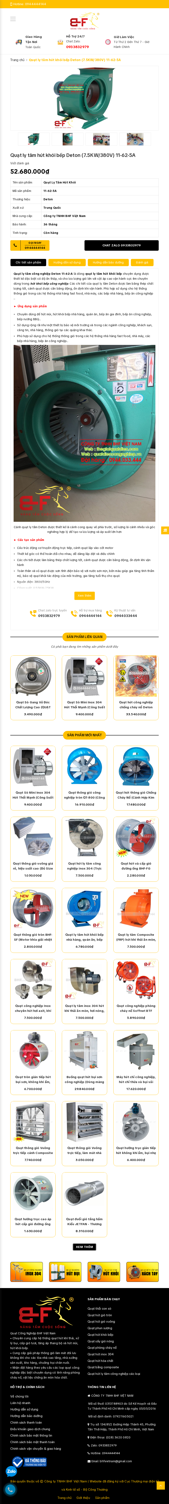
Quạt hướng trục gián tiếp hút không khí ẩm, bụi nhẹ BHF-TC (136, 1150)
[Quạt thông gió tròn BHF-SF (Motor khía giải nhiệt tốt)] (33, 908)
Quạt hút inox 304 (101, 1354)
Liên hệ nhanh (20, 1403)
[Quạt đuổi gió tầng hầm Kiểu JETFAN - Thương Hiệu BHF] (84, 1193)
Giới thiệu (83, 1498)
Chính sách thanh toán (26, 1423)
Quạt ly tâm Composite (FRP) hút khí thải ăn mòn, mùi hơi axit (136, 937)
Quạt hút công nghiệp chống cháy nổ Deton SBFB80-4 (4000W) (136, 705)
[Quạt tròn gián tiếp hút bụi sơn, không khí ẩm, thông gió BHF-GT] (33, 1050)
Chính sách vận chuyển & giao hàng (35, 1449)
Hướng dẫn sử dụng (24, 1409)
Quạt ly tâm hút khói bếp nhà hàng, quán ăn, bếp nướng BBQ (84, 937)
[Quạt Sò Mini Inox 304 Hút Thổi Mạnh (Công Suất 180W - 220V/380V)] (84, 676)
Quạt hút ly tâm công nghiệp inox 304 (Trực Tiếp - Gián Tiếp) (84, 866)
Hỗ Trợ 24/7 (75, 36)
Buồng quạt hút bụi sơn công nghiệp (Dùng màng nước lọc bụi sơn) (84, 1079)
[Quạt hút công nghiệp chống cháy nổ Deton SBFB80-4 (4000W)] (136, 676)
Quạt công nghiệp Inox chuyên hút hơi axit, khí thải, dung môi (33, 1008)
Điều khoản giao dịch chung (30, 1429)
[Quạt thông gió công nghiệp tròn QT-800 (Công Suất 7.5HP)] (84, 766)
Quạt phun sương (100, 1328)
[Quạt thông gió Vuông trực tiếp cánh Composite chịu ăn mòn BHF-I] (33, 1121)
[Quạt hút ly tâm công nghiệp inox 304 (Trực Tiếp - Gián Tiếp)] (84, 837)
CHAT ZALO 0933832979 (121, 245)
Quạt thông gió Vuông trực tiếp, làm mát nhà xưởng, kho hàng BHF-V (84, 1150)
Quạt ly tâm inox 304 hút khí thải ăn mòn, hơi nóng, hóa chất (84, 1008)
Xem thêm (85, 595)
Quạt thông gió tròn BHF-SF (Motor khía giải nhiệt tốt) (33, 937)
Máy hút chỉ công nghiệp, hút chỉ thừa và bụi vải (136, 1079)
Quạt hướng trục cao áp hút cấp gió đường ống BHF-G (33, 1222)
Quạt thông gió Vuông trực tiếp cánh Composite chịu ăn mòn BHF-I (33, 1150)
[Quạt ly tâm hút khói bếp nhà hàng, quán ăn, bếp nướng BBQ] (84, 908)
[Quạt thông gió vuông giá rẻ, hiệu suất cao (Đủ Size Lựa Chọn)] (33, 837)
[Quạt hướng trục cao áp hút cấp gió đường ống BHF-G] (33, 1193)
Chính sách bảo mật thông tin (31, 1435)
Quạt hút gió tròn (100, 1315)
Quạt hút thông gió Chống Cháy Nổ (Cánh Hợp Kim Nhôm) (136, 795)
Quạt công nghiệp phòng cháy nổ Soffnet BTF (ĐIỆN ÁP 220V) (136, 1008)
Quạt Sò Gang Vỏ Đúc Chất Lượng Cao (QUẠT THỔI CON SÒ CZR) (33, 705)
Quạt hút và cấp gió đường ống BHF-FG (136, 866)
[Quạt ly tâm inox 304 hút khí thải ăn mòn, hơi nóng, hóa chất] (84, 979)
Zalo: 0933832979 (104, 1445)
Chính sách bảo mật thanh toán (32, 1442)
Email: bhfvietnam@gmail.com (112, 1461)
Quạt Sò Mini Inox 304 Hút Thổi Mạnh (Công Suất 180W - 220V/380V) (84, 705)
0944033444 (125, 616)
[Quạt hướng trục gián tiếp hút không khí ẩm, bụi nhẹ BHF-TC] (136, 1121)
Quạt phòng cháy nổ (102, 1348)
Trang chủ (65, 1498)
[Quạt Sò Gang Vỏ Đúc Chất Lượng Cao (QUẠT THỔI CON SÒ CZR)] (33, 676)
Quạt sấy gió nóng (101, 1341)
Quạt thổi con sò (99, 1309)
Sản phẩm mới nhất (84, 735)
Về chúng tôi (19, 1396)
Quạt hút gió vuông (101, 1322)
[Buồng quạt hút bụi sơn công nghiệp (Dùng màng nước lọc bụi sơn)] (84, 1050)
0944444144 (35, 4)
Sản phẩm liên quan (84, 637)
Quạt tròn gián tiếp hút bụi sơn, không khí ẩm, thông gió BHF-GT (32, 1079)
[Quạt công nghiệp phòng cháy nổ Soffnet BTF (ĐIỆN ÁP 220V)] (136, 979)
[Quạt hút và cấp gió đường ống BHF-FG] (136, 837)
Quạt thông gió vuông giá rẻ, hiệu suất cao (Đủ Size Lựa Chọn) (33, 866)
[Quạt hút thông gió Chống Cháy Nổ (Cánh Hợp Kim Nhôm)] (136, 766)
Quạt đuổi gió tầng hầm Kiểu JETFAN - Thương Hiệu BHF (84, 1222)
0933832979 (77, 47)
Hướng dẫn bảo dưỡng (26, 1416)
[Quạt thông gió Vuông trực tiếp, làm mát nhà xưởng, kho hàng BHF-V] (84, 1121)
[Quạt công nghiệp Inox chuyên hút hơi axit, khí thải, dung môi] (33, 979)
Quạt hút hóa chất (100, 1361)
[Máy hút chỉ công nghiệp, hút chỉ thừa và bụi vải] (136, 1050)
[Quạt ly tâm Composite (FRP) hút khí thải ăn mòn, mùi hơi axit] (136, 908)
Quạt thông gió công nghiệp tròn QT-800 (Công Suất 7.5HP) (84, 795)
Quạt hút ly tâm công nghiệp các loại (114, 1374)
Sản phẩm (102, 1498)
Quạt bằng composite (103, 1367)
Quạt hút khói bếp (100, 1335)
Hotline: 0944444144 (105, 1453)
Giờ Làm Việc (124, 37)
